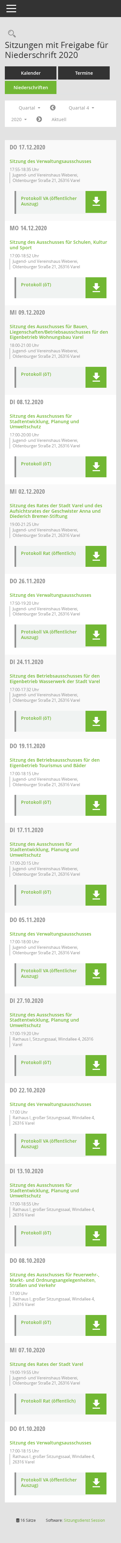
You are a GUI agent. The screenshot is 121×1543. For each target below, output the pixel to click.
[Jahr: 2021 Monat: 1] (39, 119)
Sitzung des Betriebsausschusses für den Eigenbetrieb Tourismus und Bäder (55, 762)
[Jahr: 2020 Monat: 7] (52, 108)
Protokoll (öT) (36, 285)
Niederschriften (31, 87)
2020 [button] (17, 119)
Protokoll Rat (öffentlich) (48, 553)
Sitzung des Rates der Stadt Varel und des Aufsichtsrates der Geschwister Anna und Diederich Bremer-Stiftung (56, 510)
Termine (84, 73)
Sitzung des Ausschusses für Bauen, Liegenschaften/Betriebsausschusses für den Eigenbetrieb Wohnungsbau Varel (59, 331)
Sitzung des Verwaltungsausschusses (50, 161)
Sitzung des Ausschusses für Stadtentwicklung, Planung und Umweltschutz (44, 421)
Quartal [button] (27, 108)
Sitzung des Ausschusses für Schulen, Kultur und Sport (58, 245)
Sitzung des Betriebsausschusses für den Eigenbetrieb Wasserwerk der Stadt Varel (55, 678)
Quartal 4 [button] (79, 108)
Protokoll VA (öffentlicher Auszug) (49, 201)
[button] (96, 202)
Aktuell (59, 119)
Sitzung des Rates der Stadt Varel (46, 1364)
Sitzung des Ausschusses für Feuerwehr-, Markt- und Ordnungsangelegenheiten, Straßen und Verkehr (54, 1280)
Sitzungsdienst (84, 1520)
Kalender (31, 73)
